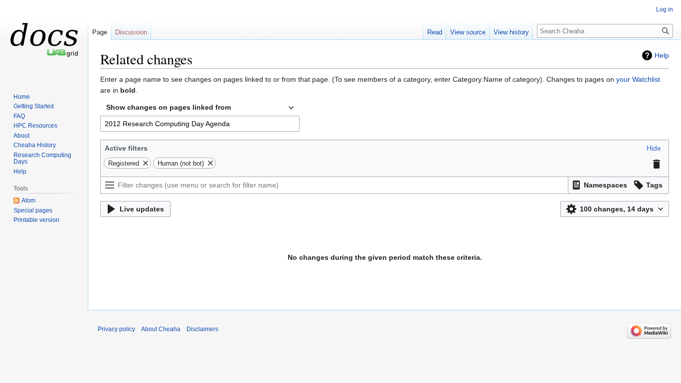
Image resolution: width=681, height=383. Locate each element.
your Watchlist (638, 79)
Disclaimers (202, 329)
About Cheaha (160, 329)
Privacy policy (116, 329)
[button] (654, 148)
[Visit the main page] (44, 40)
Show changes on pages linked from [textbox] (168, 107)
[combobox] (200, 108)
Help (662, 55)
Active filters (126, 148)
